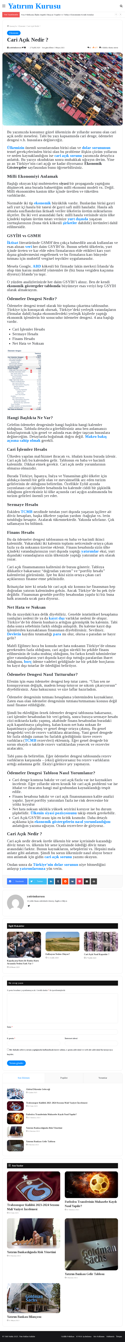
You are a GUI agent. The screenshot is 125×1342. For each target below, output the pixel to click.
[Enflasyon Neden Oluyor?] (63, 941)
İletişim (119, 1336)
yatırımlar (90, 551)
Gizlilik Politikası (67, 1336)
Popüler (64, 1078)
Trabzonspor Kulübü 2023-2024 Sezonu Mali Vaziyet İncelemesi (56, 1103)
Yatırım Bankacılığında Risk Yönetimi (44, 1128)
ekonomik (42, 203)
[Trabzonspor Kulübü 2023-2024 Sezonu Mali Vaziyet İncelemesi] (15, 1106)
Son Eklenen (24, 1078)
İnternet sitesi (71, 1038)
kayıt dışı (56, 618)
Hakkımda (110, 1336)
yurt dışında (78, 219)
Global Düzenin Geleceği (38, 1089)
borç (28, 662)
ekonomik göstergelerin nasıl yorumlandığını (72, 822)
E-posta (11, 1038)
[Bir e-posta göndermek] (25, 48)
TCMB (27, 512)
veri (29, 247)
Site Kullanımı (98, 1336)
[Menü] (3, 7)
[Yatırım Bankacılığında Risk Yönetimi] (15, 1132)
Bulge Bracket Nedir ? (30, 15)
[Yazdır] (94, 881)
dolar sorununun (96, 148)
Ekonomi (21, 26)
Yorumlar (102, 1078)
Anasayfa (13, 26)
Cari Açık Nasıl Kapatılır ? (96, 954)
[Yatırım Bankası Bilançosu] (33, 1298)
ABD (37, 266)
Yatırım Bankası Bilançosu (24, 1316)
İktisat (12, 243)
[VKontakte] (72, 881)
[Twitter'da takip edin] (23, 48)
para (57, 634)
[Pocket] (80, 881)
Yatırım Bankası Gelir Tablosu (40, 1141)
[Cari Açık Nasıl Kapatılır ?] (101, 941)
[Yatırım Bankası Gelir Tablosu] (15, 1145)
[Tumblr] (58, 881)
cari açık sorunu (68, 156)
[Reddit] (65, 881)
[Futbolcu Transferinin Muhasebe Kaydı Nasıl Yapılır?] (15, 1118)
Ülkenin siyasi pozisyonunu (54, 813)
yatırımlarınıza (32, 868)
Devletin (14, 634)
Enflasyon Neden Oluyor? (58, 954)
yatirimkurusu (15, 48)
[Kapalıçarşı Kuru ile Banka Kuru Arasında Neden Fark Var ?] (24, 945)
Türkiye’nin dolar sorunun (55, 865)
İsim (10, 1027)
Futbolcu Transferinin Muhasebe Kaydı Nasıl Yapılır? (51, 1114)
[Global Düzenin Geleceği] (15, 1093)
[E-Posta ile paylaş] (87, 881)
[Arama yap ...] (121, 7)
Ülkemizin (16, 148)
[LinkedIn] (51, 881)
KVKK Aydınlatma (83, 1336)
